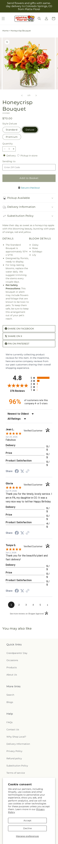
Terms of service (15, 772)
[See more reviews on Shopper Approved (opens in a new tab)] (27, 471)
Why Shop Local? (16, 736)
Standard (11, 129)
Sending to (13, 161)
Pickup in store (28, 155)
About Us (11, 674)
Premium (12, 136)
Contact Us (12, 729)
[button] (39, 18)
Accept (27, 820)
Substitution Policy (17, 765)
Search (10, 694)
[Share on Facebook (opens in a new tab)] (17, 471)
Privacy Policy (14, 751)
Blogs (9, 702)
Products (11, 667)
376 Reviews (19, 390)
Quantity (7, 143)
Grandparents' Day (16, 653)
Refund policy (14, 758)
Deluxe (30, 129)
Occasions (12, 660)
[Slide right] (36, 95)
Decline (27, 828)
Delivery (11, 155)
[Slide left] (21, 95)
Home (5, 30)
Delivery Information (18, 743)
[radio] (41, 378)
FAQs (9, 722)
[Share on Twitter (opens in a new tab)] (22, 471)
